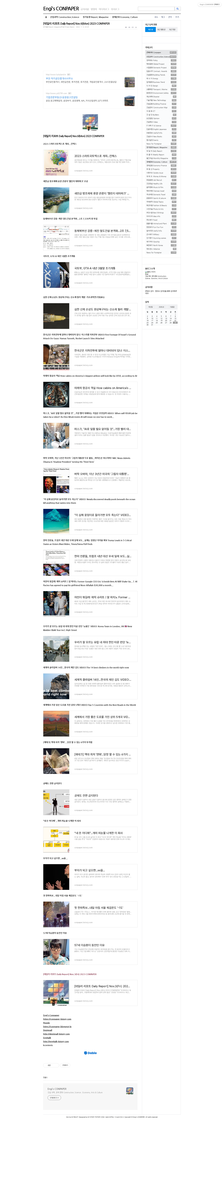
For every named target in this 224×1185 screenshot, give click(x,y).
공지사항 (85, 9)
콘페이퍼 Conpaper (161, 52)
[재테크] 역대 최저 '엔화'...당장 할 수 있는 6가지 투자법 (67, 742)
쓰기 (177, 17)
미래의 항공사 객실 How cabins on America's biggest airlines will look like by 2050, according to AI (90, 376)
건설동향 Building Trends (161, 75)
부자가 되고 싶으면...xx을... (55, 858)
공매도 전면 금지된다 (52, 783)
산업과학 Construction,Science (64, 17)
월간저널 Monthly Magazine (161, 158)
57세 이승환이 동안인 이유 (55, 933)
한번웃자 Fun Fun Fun (161, 227)
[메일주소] (126, 29)
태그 (163, 17)
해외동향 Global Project (161, 64)
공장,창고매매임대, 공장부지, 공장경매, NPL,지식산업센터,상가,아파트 (77, 100)
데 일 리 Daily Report (161, 151)
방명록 (94, 9)
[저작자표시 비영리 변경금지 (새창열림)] (73, 1065)
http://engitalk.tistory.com (56, 1041)
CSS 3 (122, 1117)
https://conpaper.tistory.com (57, 1019)
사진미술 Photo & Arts (161, 209)
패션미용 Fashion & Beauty (161, 205)
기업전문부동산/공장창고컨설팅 (62, 97)
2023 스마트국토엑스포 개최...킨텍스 (60, 144)
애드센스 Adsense (161, 249)
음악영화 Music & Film (161, 187)
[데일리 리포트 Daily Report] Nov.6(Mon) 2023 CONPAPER (76, 23)
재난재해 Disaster (161, 96)
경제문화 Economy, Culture (125, 17)
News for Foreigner (161, 144)
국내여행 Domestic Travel (161, 194)
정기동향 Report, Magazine (95, 17)
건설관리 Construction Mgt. (161, 107)
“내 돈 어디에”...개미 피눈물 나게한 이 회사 (62, 821)
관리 (170, 17)
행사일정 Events (161, 140)
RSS (156, 17)
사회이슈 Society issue (161, 173)
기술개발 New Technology (161, 100)
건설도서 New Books (161, 136)
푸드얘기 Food (161, 220)
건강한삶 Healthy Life (161, 183)
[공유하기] (53, 1065)
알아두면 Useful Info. (161, 231)
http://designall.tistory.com (56, 1034)
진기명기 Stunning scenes (161, 238)
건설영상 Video (161, 122)
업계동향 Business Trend (161, 82)
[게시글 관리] (56, 1065)
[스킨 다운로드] (136, 29)
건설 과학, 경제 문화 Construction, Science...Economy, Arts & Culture (75, 1092)
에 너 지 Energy (161, 78)
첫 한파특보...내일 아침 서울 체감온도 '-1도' (62, 895)
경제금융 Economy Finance (161, 165)
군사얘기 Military (161, 234)
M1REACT (74, 1117)
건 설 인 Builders (161, 115)
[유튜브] (129, 29)
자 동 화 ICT (161, 111)
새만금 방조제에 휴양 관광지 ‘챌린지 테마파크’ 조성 (65, 181)
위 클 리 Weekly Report (161, 154)
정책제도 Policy (161, 60)
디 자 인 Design (161, 86)
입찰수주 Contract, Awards (161, 71)
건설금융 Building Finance (161, 104)
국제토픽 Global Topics (161, 202)
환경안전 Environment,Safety (161, 93)
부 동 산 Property (161, 169)
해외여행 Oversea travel (161, 191)
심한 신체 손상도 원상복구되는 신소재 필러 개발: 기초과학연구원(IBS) (73, 297)
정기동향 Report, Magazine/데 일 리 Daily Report (58, 27)
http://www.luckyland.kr (56, 74)
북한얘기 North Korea (161, 245)
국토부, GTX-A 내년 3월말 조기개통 (59, 256)
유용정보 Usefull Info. (161, 133)
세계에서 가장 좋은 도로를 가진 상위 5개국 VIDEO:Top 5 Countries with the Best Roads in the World (89, 705)
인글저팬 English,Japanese (161, 129)
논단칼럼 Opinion (161, 118)
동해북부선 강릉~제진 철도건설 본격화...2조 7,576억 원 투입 (70, 218)
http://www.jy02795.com (56, 93)
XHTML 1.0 (112, 1117)
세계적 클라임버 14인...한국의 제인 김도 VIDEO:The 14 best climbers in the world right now (86, 667)
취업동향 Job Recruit (161, 180)
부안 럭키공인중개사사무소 (59, 78)
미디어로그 (104, 9)
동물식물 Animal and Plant (161, 223)
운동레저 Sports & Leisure (161, 198)
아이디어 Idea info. (161, 216)
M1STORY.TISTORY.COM (96, 1117)
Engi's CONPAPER (61, 8)
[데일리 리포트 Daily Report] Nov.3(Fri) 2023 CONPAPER (69, 974)
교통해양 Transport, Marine (161, 89)
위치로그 (115, 9)
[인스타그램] (132, 29)
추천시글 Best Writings (161, 213)
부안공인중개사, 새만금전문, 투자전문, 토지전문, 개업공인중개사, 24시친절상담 (81, 82)
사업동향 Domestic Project (161, 67)
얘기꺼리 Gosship (161, 242)
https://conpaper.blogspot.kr (57, 1026)
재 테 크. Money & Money (161, 176)
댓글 (44, 1077)
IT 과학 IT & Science (161, 125)
